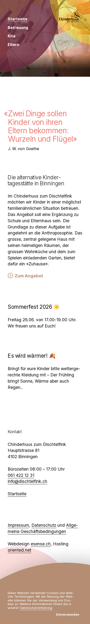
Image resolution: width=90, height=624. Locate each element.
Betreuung (18, 27)
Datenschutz (43, 525)
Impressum (18, 525)
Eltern (13, 44)
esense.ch (41, 543)
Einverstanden (67, 614)
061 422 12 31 (21, 475)
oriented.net (19, 550)
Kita (11, 36)
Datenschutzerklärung (36, 608)
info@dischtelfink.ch (27, 481)
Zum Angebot (29, 275)
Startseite (17, 19)
